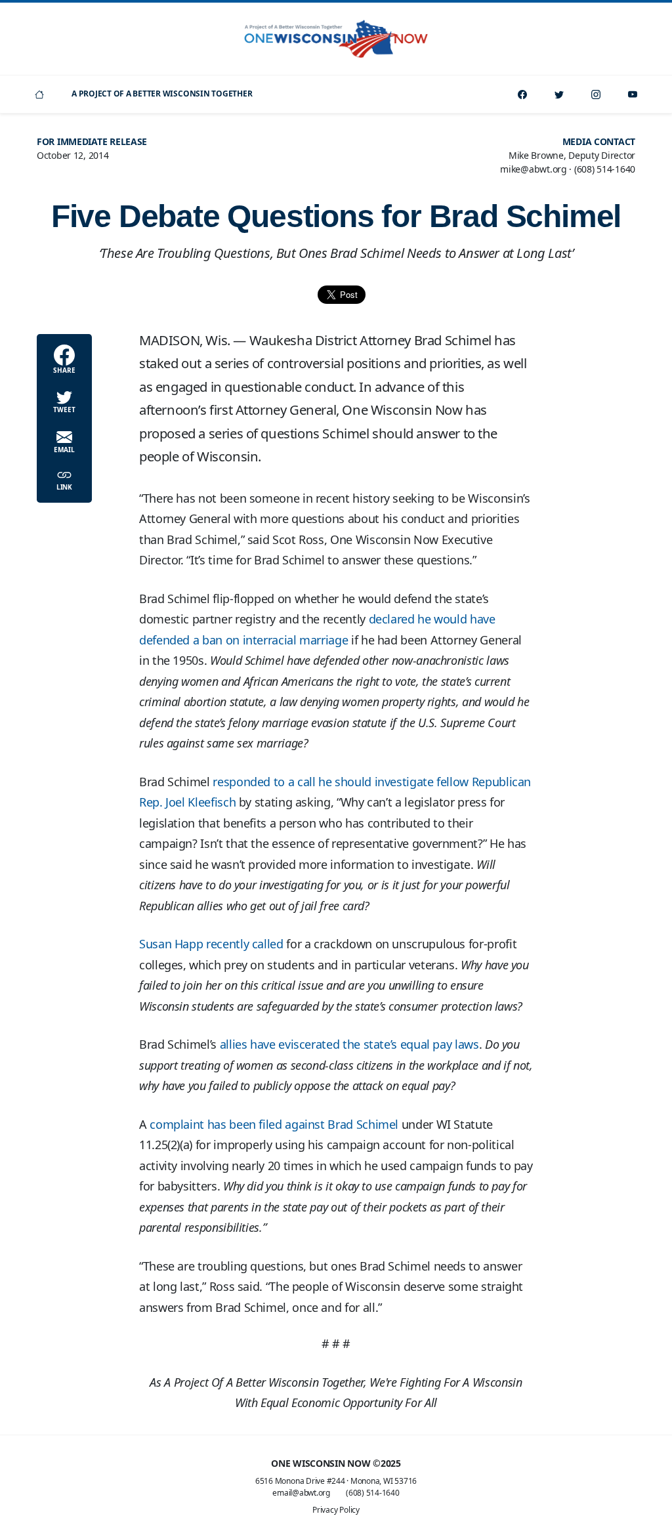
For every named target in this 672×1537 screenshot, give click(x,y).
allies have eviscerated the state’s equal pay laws (349, 1044)
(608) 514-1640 (373, 1492)
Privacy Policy (336, 1509)
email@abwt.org (301, 1492)
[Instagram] (596, 94)
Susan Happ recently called (211, 944)
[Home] (39, 94)
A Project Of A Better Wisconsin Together (162, 93)
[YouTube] (632, 94)
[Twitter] (559, 94)
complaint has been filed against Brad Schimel (274, 1124)
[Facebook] (522, 94)
